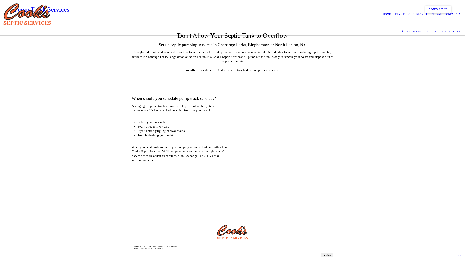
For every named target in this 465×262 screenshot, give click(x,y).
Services (400, 14)
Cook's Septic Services (445, 31)
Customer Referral (427, 14)
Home (387, 14)
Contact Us (453, 14)
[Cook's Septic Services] (27, 14)
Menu (328, 255)
